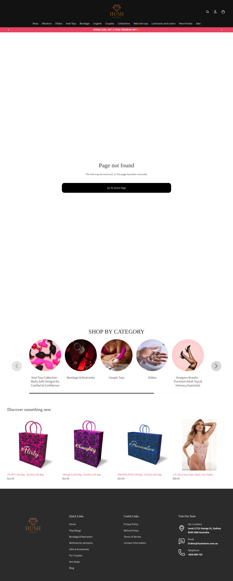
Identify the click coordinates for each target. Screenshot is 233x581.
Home (72, 524)
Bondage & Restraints (80, 536)
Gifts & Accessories (79, 549)
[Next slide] (222, 30)
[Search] (208, 12)
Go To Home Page (116, 187)
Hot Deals (74, 561)
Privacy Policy (131, 524)
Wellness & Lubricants (81, 542)
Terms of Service (132, 536)
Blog (71, 568)
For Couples (75, 555)
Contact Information (135, 542)
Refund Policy (131, 530)
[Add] (54, 465)
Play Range (75, 530)
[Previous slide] (9, 30)
